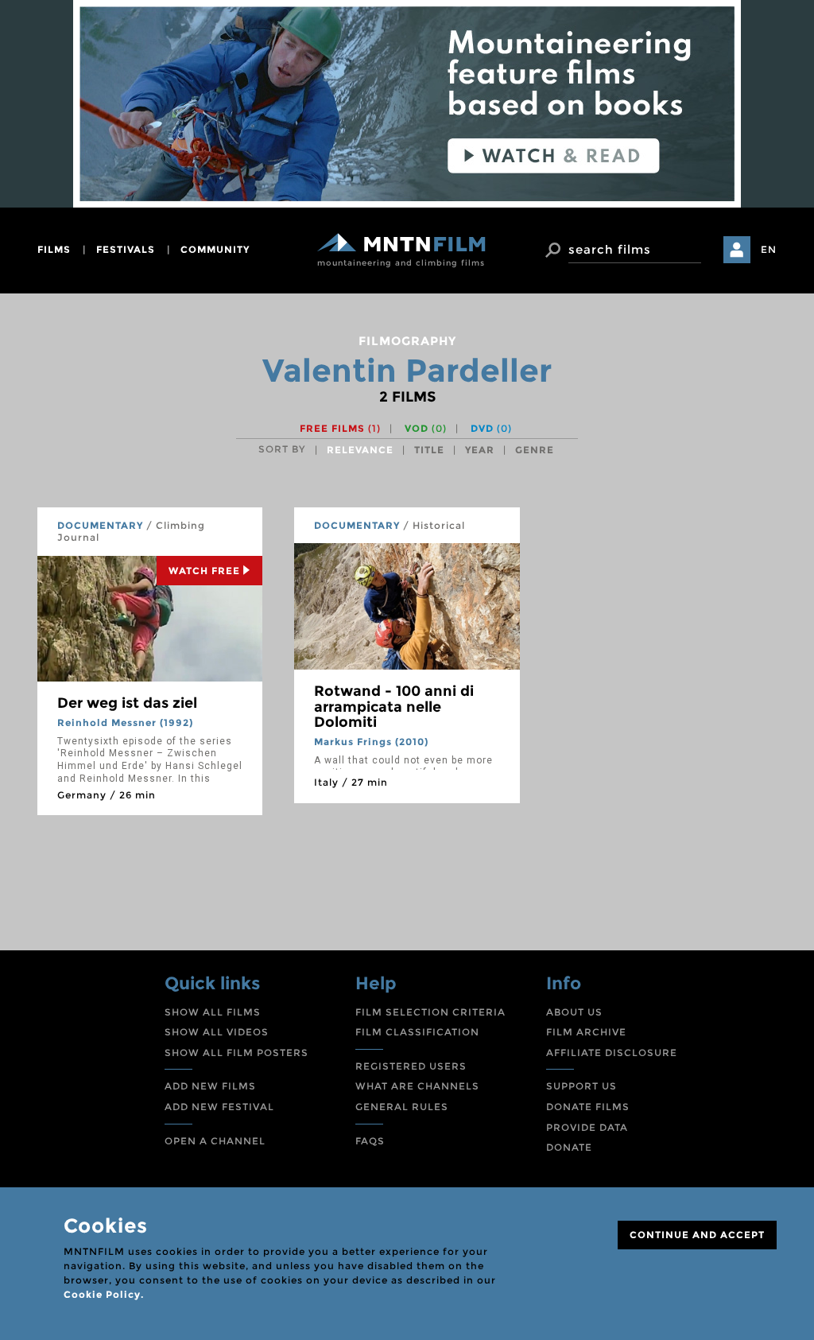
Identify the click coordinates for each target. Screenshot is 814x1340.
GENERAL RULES (401, 1107)
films (54, 249)
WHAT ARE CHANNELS (417, 1086)
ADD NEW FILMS (210, 1086)
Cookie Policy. (104, 1294)
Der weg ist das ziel (127, 703)
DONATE (569, 1147)
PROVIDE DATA (587, 1127)
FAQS (370, 1141)
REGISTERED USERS (411, 1066)
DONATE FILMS (588, 1107)
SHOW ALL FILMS (213, 1012)
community (215, 249)
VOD (426, 428)
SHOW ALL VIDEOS (217, 1032)
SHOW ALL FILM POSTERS (236, 1052)
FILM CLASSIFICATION (417, 1032)
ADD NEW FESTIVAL (219, 1107)
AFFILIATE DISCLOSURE (611, 1052)
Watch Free (204, 571)
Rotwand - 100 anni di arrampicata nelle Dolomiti (394, 707)
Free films (340, 428)
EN (769, 249)
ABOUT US (574, 1012)
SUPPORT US (581, 1086)
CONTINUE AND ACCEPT (697, 1235)
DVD (491, 428)
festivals (125, 249)
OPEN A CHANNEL (215, 1141)
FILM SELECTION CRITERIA (430, 1012)
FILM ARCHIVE (586, 1032)
